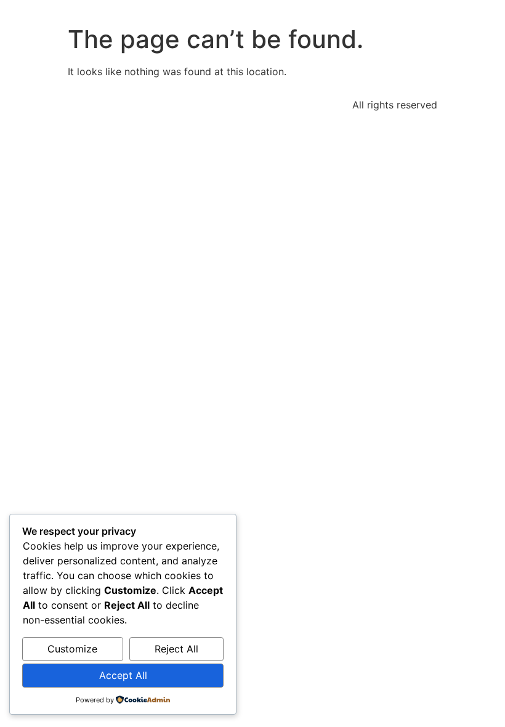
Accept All (123, 675)
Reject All (176, 649)
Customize (72, 649)
